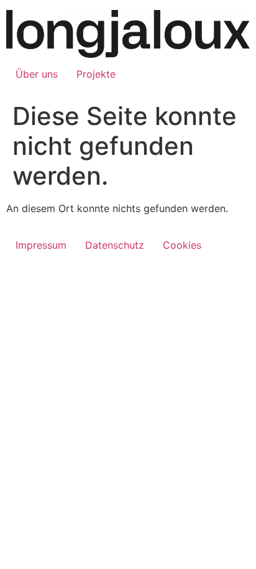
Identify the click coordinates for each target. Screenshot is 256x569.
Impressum (41, 245)
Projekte (96, 74)
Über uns (37, 74)
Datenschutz (114, 245)
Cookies (182, 245)
